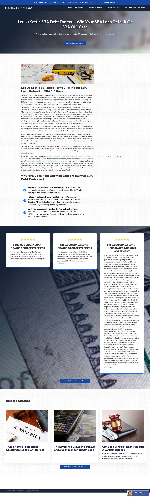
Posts (119, 8)
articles (111, 8)
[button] (80, 8)
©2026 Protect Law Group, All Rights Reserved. (22, 491)
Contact (141, 8)
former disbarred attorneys (57, 161)
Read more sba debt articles (75, 467)
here (50, 100)
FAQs (125, 8)
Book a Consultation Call (75, 43)
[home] (19, 8)
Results (132, 8)
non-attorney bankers (36, 161)
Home (70, 8)
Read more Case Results (75, 381)
